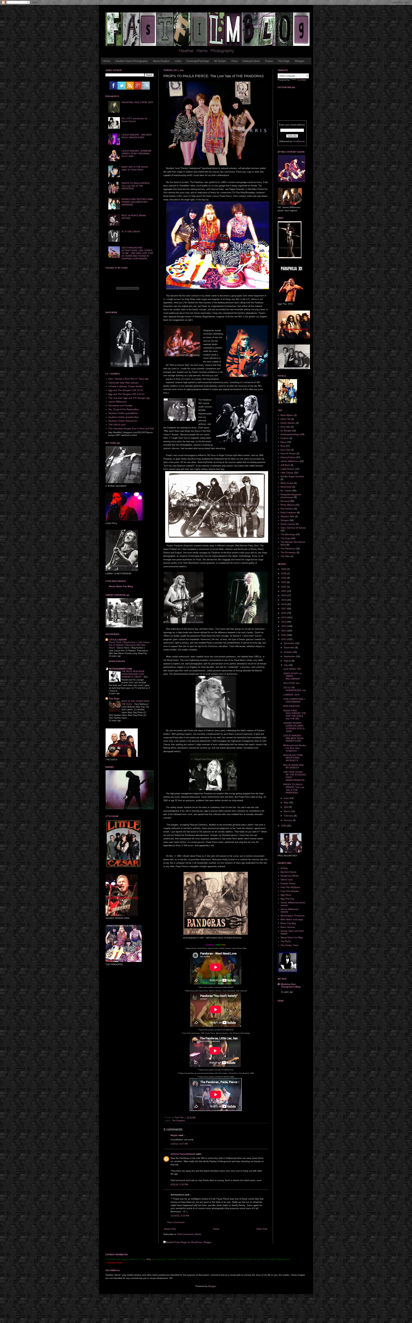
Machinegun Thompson (293, 915)
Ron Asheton (287, 508)
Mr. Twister (286, 490)
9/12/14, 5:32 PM (179, 1184)
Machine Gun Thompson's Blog (290, 985)
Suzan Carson (288, 524)
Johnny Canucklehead (183, 1154)
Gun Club (285, 449)
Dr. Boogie (286, 430)
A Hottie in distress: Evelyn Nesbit (125, 386)
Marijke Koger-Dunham (292, 476)
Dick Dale (285, 426)
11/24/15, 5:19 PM (180, 1215)
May (286, 802)
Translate (301, 80)
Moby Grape (287, 483)
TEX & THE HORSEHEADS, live (294, 689)
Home (106, 61)
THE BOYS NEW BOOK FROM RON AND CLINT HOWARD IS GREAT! (133, 674)
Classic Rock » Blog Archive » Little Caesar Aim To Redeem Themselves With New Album (129, 645)
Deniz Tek (285, 419)
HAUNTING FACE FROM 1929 (137, 102)
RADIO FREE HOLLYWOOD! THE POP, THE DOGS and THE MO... (294, 714)
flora (283, 446)
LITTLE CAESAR (118, 639)
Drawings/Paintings (198, 61)
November (289, 647)
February (289, 815)
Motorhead (286, 486)
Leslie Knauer (288, 469)
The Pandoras (178, 1121)
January (288, 820)
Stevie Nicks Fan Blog (121, 586)
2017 (284, 608)
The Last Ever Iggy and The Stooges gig (129, 398)
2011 (284, 635)
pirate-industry (117, 661)
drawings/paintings (290, 434)
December (289, 643)
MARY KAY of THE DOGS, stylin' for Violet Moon (135, 168)
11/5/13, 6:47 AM (179, 1143)
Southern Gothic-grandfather (123, 413)
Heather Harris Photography (132, 61)
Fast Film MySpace (290, 887)
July (286, 665)
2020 (284, 595)
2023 (284, 582)
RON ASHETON (291, 706)
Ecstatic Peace (288, 883)
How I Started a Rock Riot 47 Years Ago (128, 378)
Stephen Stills (287, 516)
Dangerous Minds (290, 875)
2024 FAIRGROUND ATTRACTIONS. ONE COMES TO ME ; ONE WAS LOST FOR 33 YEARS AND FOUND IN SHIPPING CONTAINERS (137, 253)
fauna (283, 442)
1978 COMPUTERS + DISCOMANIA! (294, 700)
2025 (284, 573)
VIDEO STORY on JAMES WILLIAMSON (292, 676)
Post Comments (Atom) (189, 1234)
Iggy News (286, 895)
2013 (284, 626)
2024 (284, 578)
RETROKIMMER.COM (120, 668)
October (288, 652)
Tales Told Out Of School (293, 527)
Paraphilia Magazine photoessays (291, 495)
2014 (284, 621)
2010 (284, 639)
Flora (234, 61)
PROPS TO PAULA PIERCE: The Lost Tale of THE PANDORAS (136, 186)
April (286, 807)
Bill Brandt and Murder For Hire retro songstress (294, 748)
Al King (284, 868)
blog (149, 1259)
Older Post (261, 1229)
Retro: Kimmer (288, 927)
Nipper (174, 1135)
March (287, 811)
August (288, 660)
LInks (178, 61)
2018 (284, 604)
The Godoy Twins (289, 945)
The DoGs (286, 941)
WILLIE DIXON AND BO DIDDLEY (293, 766)
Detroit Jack (287, 879)
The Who (285, 556)
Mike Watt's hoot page (292, 919)
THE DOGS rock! (117, 424)
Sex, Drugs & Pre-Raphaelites (123, 409)
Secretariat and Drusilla (120, 405)
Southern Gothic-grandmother (123, 417)
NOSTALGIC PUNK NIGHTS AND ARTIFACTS (293, 758)
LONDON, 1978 (291, 694)
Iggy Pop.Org (287, 898)
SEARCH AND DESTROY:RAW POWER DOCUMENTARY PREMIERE (137, 202)
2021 (284, 591)
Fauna (269, 61)
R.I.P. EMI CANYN (131, 231)
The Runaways (288, 552)
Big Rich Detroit (288, 872)
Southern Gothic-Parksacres (122, 420)
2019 (284, 600)
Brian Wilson (287, 415)
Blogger (212, 1286)
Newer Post (170, 1229)
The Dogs (283, 61)
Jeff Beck (285, 465)
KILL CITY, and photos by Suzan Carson (134, 119)
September (290, 656)
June (287, 798)
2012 (284, 630)
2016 (284, 613)
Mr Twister (220, 61)
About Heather (161, 61)
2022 (284, 586)
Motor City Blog (288, 923)
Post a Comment (175, 1222)
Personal (285, 501)
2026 (284, 569)
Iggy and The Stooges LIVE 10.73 (125, 390)
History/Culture (251, 61)
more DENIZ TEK (292, 669)
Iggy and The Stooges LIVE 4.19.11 (126, 394)
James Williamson (117, 401)
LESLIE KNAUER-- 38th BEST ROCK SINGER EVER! (137, 136)
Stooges (299, 61)
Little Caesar (287, 472)
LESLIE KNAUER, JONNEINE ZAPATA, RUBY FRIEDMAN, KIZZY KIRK (136, 153)
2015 (284, 617)
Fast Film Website (290, 891)
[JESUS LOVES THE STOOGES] (287, 971)
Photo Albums (288, 504)
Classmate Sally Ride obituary (123, 382)
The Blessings (288, 534)
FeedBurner (299, 141)
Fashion (285, 438)
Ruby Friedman (288, 512)
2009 (284, 825)
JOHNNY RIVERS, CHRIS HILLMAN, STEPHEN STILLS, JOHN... (294, 727)
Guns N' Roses (288, 453)
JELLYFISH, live (291, 683)
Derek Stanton (288, 423)
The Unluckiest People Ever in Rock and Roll (131, 428)
